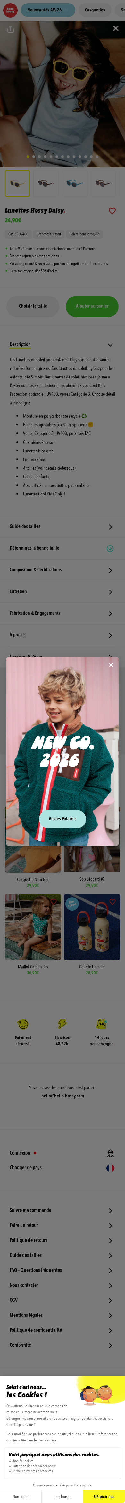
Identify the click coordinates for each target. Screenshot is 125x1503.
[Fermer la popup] (111, 665)
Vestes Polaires (63, 819)
